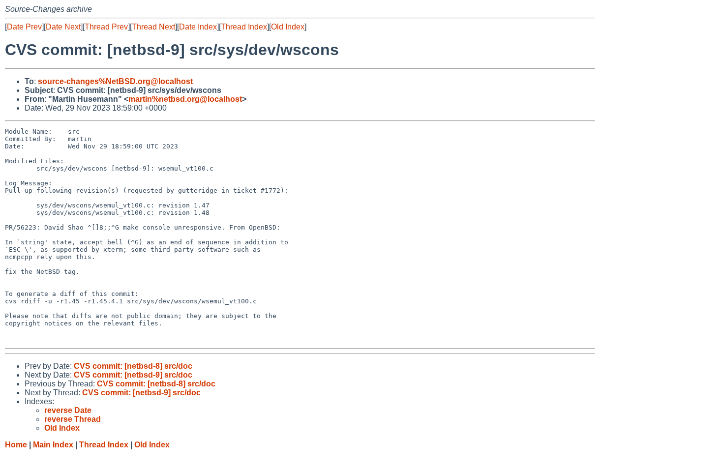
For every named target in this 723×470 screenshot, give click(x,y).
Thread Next (153, 27)
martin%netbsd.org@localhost (185, 99)
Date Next (63, 27)
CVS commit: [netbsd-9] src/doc (133, 375)
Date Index (198, 27)
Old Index (287, 27)
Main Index (53, 445)
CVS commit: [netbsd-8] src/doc (133, 366)
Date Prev (24, 27)
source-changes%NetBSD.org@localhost (115, 81)
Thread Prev (106, 27)
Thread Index (244, 27)
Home (16, 445)
